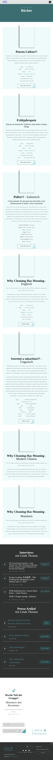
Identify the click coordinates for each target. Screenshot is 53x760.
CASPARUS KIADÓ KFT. (30, 399)
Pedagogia (26, 229)
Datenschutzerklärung (42, 749)
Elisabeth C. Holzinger (13, 756)
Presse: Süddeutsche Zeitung (19, 635)
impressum (39, 746)
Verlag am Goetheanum (29, 74)
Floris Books (29, 312)
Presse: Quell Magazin (16, 647)
